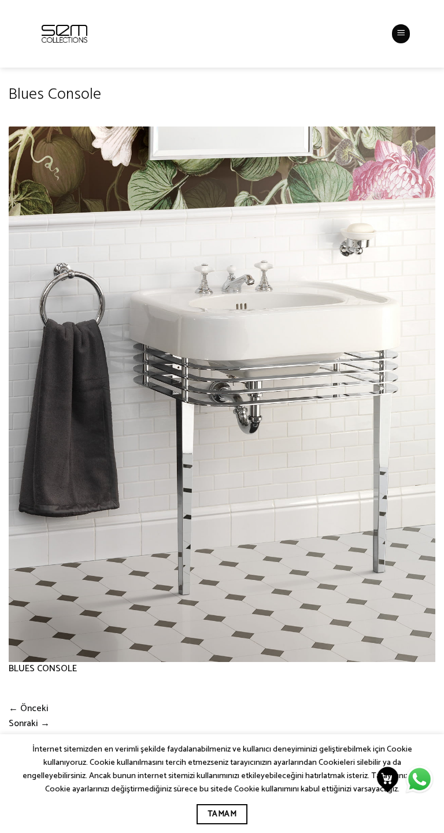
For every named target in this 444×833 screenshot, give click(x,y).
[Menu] (401, 33)
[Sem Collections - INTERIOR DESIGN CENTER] (64, 34)
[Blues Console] (222, 393)
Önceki (29, 708)
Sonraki (29, 723)
